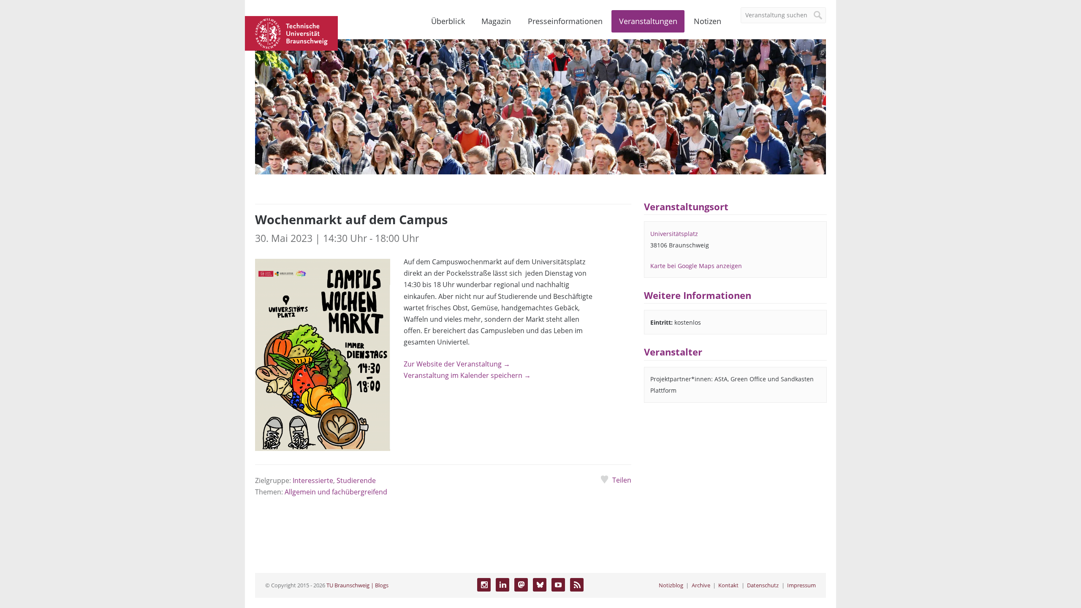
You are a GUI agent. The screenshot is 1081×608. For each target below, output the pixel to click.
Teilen (621, 480)
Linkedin (502, 585)
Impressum (801, 585)
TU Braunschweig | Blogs (357, 585)
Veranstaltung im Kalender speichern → (467, 375)
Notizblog (671, 585)
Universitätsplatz (674, 234)
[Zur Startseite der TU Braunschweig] (291, 32)
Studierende (356, 480)
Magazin (496, 21)
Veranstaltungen (648, 21)
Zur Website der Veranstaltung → (457, 364)
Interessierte (313, 480)
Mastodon (521, 585)
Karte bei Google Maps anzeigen (696, 266)
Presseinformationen (565, 21)
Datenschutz (763, 585)
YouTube (558, 585)
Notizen (707, 21)
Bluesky (539, 585)
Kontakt (728, 585)
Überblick (448, 21)
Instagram (484, 585)
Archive (701, 585)
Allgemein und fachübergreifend (336, 492)
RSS (577, 585)
